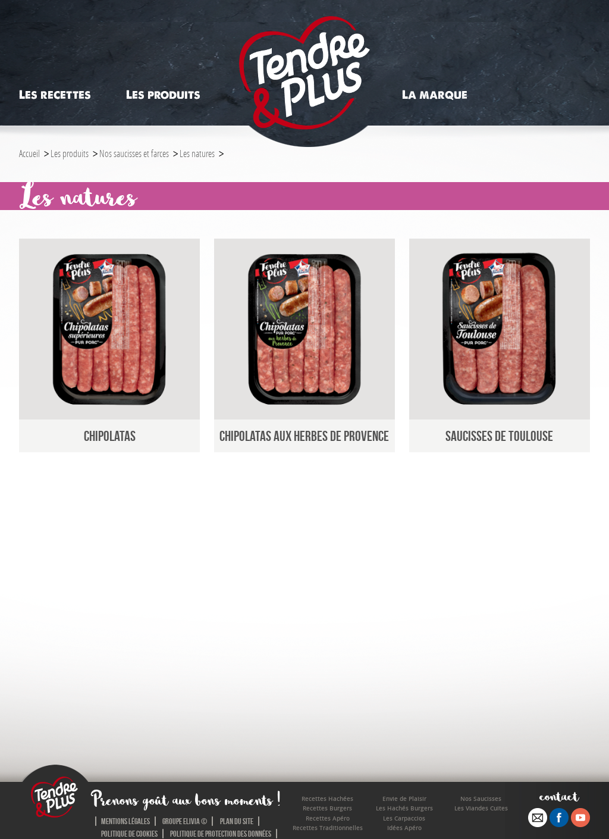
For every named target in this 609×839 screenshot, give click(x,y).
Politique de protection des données (220, 833)
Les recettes (55, 95)
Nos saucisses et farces (134, 153)
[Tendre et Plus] (304, 74)
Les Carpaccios (404, 818)
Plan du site (236, 821)
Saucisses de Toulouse (499, 436)
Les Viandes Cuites (481, 808)
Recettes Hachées (327, 799)
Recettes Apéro (328, 818)
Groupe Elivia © (184, 821)
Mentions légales (125, 821)
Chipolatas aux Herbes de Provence (304, 436)
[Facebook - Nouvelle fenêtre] (559, 823)
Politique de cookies (129, 833)
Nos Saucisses (480, 799)
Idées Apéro (404, 828)
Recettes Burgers (327, 808)
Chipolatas (110, 436)
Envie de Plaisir (404, 799)
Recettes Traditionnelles (328, 828)
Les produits (163, 95)
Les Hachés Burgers (404, 808)
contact (559, 796)
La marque (434, 95)
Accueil (29, 153)
